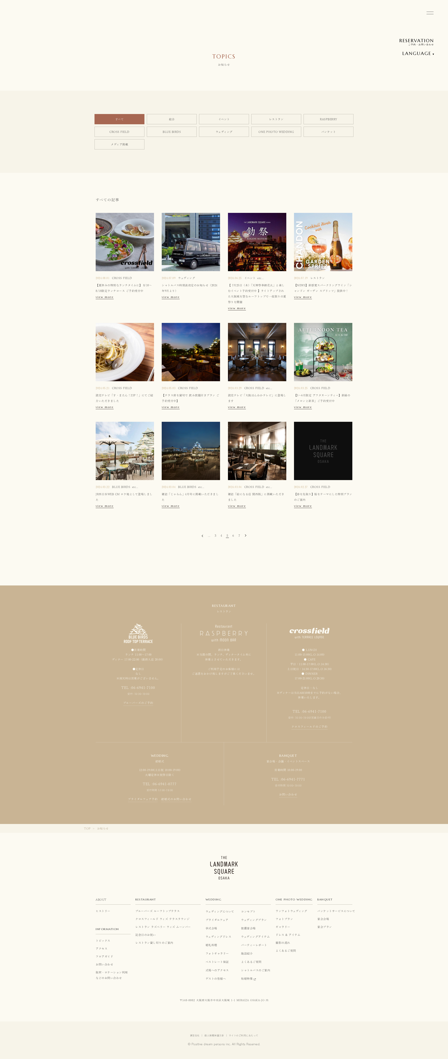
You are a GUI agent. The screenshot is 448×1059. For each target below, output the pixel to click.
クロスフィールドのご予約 (309, 726)
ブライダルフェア (217, 919)
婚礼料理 (211, 945)
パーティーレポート (254, 945)
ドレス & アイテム (288, 934)
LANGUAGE (416, 53)
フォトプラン (284, 918)
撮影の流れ (283, 942)
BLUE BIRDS (172, 131)
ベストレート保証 (217, 961)
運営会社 (195, 1035)
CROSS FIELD (119, 131)
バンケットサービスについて (334, 911)
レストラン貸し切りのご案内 (154, 942)
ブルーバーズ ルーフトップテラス (157, 911)
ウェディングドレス (218, 936)
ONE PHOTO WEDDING (276, 131)
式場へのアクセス (217, 970)
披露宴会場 (248, 928)
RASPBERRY (328, 119)
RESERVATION (416, 40)
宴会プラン (324, 926)
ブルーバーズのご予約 (138, 702)
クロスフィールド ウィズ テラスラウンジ (162, 918)
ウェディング (224, 131)
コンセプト (248, 911)
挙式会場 (211, 928)
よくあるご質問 (251, 961)
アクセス (101, 948)
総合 (172, 119)
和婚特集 (247, 978)
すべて (119, 119)
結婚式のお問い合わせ (176, 799)
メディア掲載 (119, 144)
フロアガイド (104, 956)
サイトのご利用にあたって (243, 1035)
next (245, 536)
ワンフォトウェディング (291, 911)
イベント (224, 119)
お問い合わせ (288, 794)
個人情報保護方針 (214, 1035)
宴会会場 (323, 918)
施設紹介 (247, 953)
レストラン (276, 119)
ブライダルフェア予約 (143, 799)
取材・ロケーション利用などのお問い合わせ (112, 975)
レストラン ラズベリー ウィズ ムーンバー (163, 926)
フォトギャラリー (217, 953)
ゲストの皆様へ (216, 978)
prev (202, 536)
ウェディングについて (220, 911)
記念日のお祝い (145, 934)
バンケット (328, 131)
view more (105, 297)
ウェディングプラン (254, 919)
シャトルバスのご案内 (255, 970)
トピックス (103, 940)
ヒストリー (103, 911)
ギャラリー (283, 926)
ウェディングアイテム (255, 936)
